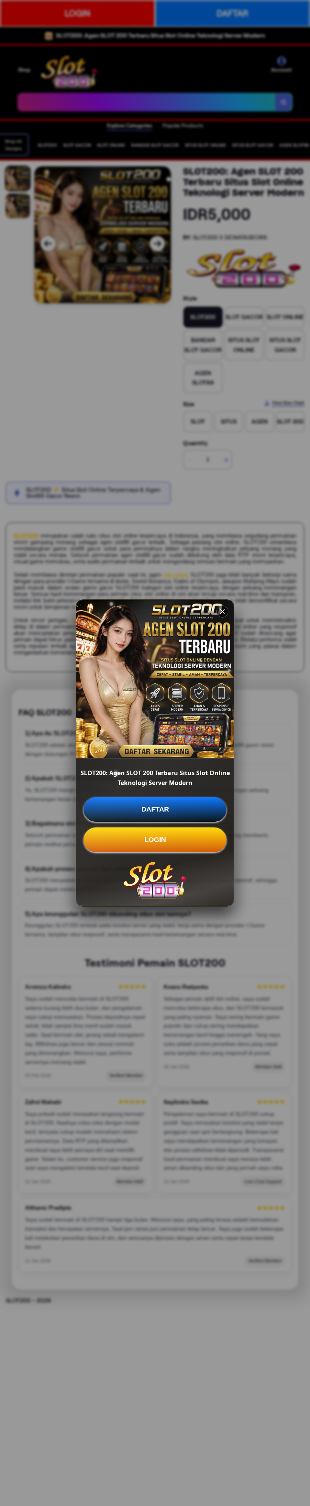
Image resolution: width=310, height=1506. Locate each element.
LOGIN (155, 839)
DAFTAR (155, 809)
